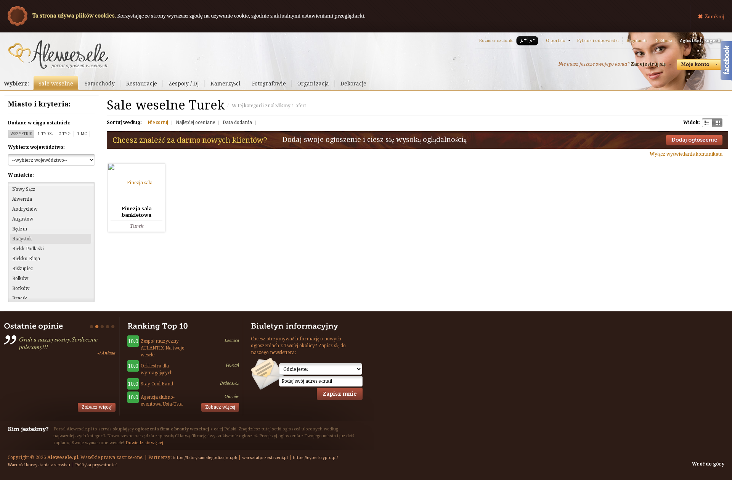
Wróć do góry (708, 464)
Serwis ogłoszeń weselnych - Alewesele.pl (58, 54)
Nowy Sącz (23, 189)
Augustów (22, 219)
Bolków (20, 278)
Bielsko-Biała (26, 258)
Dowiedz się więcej (144, 442)
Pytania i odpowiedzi (598, 40)
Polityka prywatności (96, 464)
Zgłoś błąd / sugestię (700, 40)
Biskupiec (22, 268)
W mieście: (21, 175)
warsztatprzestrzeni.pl (265, 457)
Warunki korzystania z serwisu (39, 464)
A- (533, 40)
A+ (522, 40)
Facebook (726, 62)
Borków (20, 288)
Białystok (22, 239)
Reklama (663, 40)
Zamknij (714, 16)
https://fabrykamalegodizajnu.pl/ (205, 457)
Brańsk (19, 298)
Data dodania (237, 122)
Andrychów (24, 209)
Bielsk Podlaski (28, 248)
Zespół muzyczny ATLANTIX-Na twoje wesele (162, 348)
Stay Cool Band (157, 384)
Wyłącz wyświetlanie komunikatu (686, 154)
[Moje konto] (699, 64)
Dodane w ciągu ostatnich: (39, 123)
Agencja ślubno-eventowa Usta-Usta (162, 401)
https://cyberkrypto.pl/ (315, 457)
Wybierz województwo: (36, 147)
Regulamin (636, 40)
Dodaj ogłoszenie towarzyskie (694, 140)
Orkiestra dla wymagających (157, 369)
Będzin (19, 229)
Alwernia (22, 199)
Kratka (717, 122)
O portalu (555, 40)
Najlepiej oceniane (195, 122)
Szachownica (707, 122)
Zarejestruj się (648, 64)
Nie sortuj (158, 122)
